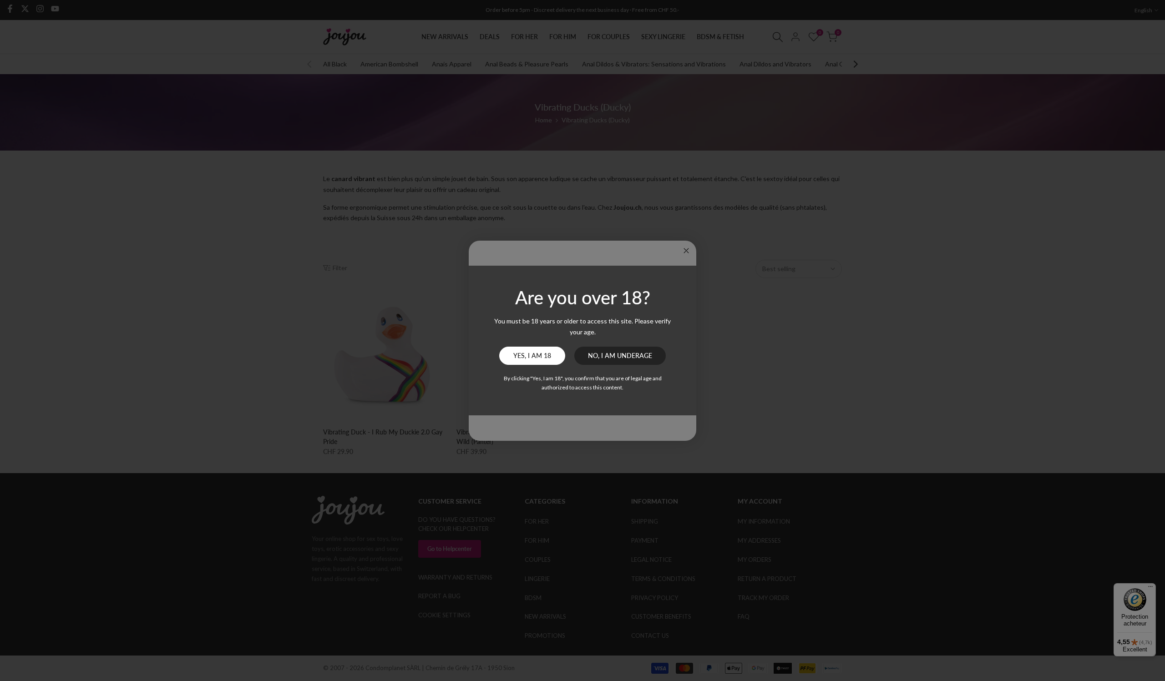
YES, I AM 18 (532, 355)
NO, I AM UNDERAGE (620, 355)
